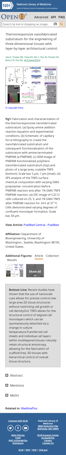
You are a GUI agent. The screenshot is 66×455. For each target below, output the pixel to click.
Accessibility (48, 437)
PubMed (53, 225)
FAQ (61, 17)
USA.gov (43, 450)
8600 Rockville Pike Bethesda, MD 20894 (48, 427)
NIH (28, 450)
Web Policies (18, 435)
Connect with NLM (18, 420)
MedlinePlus (29, 408)
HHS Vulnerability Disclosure (18, 442)
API (53, 17)
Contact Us (48, 443)
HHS (34, 450)
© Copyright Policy (14, 107)
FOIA (18, 437)
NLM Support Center (48, 435)
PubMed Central (34, 225)
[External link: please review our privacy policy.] (10, 427)
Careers (48, 440)
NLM (20, 450)
